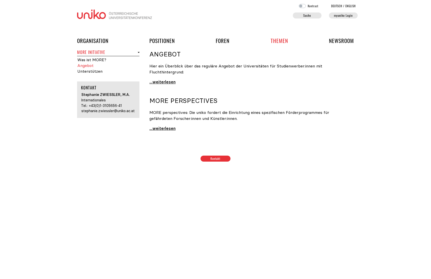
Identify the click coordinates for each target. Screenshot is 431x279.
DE (336, 6)
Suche (307, 15)
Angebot (85, 65)
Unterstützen (90, 71)
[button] (138, 52)
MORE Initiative (91, 52)
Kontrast (313, 6)
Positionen (162, 40)
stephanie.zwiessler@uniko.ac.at (108, 111)
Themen (279, 40)
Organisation (92, 40)
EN (350, 6)
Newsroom (341, 40)
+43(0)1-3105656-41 (105, 105)
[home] (114, 13)
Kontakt (216, 158)
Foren (222, 40)
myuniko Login (343, 15)
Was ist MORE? (91, 60)
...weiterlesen (162, 81)
